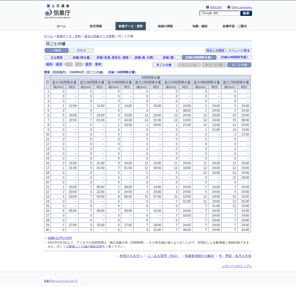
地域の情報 (165, 26)
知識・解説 (200, 26)
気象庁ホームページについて (61, 280)
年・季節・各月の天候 (235, 256)
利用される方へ (131, 256)
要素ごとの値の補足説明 (85, 246)
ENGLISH (216, 7)
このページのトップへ (237, 266)
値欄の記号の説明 (60, 238)
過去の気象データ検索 (99, 36)
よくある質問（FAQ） (163, 256)
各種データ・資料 (131, 26)
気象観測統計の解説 (199, 256)
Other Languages (241, 7)
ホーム (61, 26)
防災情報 (96, 26)
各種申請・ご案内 (235, 26)
